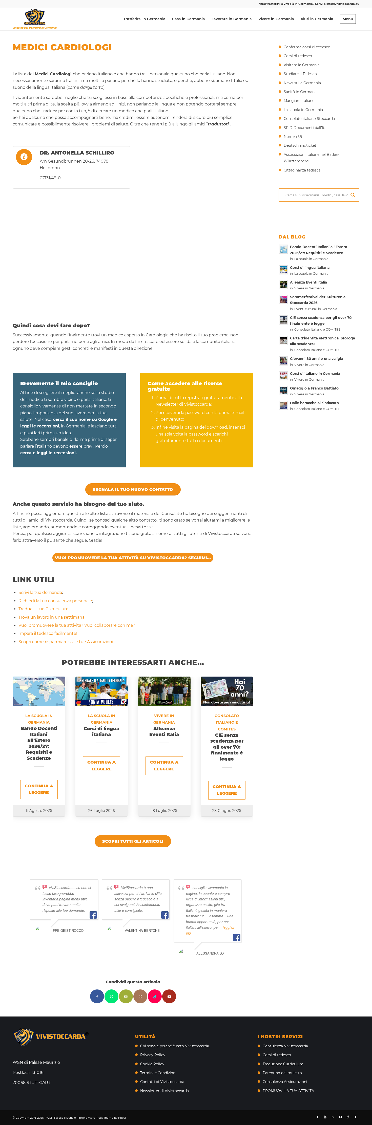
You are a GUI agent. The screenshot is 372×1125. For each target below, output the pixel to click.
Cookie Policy (152, 1064)
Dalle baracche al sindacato (314, 403)
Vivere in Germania (309, 288)
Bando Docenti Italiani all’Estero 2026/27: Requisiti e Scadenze (38, 743)
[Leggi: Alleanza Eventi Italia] (283, 284)
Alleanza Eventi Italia (164, 731)
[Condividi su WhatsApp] (111, 996)
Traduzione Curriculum (283, 1064)
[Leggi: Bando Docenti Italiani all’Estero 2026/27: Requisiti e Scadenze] (283, 249)
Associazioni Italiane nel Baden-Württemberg (311, 157)
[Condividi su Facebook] (97, 996)
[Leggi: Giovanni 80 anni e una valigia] (283, 360)
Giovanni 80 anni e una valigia (316, 359)
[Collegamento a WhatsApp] (333, 1117)
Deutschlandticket (300, 145)
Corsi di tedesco (298, 56)
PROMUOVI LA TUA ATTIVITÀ (288, 1091)
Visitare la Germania (302, 65)
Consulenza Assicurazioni (285, 1081)
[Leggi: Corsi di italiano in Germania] (283, 375)
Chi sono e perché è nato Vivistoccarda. (175, 1046)
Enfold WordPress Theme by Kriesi (102, 1117)
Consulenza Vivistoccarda (285, 1046)
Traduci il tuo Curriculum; (43, 609)
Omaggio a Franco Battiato (314, 388)
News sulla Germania (302, 83)
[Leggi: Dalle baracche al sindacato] (283, 405)
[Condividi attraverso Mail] (126, 996)
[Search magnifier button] (352, 195)
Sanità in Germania (301, 92)
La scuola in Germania (303, 109)
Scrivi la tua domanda (40, 592)
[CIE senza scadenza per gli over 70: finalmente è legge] (227, 691)
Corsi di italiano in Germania (315, 374)
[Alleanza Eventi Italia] (164, 691)
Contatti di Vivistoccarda (162, 1081)
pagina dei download (205, 427)
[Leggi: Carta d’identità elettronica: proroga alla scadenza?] (283, 340)
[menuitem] (144, 19)
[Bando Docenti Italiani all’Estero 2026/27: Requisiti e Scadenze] (39, 691)
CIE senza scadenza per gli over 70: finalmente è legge (226, 747)
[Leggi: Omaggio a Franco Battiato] (283, 390)
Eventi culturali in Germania (315, 309)
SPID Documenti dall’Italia (307, 127)
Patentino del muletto (282, 1073)
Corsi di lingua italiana (101, 731)
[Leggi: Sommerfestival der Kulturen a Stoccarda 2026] (283, 299)
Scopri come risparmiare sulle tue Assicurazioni (65, 641)
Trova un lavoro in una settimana (51, 617)
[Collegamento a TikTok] (155, 996)
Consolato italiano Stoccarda (309, 118)
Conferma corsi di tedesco (307, 47)
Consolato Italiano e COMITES (227, 722)
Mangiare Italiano (299, 100)
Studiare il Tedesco (300, 74)
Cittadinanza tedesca (302, 170)
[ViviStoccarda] (35, 19)
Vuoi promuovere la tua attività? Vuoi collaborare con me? (76, 625)
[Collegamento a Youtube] (169, 996)
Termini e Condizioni (158, 1073)
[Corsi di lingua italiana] (101, 691)
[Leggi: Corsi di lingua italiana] (283, 269)
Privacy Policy (152, 1055)
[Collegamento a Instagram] (140, 996)
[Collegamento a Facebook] (317, 1117)
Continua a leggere (39, 789)
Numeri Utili (294, 136)
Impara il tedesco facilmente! (47, 633)
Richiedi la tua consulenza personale (55, 600)
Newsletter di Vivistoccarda (164, 1091)
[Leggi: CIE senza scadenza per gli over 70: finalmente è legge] (283, 319)
